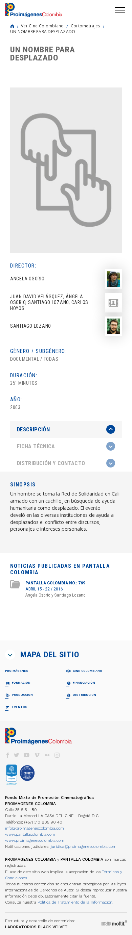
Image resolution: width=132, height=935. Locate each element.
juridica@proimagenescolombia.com (83, 846)
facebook (7, 755)
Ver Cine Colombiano (42, 25)
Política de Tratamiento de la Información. (75, 902)
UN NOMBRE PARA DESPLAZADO (42, 31)
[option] (66, 170)
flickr (47, 755)
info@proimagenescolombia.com (34, 828)
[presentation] (66, 429)
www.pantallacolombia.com (30, 834)
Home (12, 26)
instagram (57, 755)
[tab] (66, 429)
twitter (16, 755)
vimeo (37, 755)
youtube (26, 755)
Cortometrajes (86, 25)
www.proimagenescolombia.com (34, 840)
